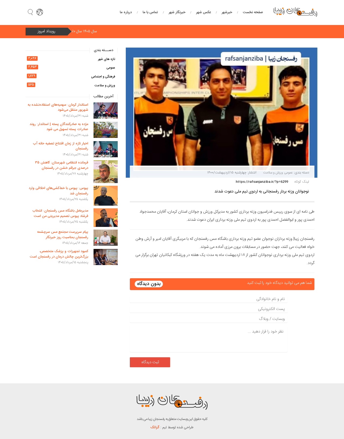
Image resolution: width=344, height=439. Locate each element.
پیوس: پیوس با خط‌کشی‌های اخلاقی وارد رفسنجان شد (58, 191)
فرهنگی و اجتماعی (103, 76)
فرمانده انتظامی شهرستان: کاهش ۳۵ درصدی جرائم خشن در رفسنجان (61, 165)
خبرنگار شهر (177, 12)
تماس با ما (150, 12)
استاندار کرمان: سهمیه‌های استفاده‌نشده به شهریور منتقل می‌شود (58, 107)
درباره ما (126, 12)
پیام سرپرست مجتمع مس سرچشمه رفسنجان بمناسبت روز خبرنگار (62, 234)
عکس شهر (203, 12)
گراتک (154, 427)
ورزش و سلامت (273, 172)
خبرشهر (227, 12)
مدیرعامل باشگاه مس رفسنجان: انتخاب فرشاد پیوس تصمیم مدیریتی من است (60, 213)
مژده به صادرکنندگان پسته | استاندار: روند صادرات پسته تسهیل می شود (59, 127)
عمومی (288, 172)
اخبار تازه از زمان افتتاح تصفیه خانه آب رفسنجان (60, 146)
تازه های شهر (106, 59)
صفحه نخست (253, 12)
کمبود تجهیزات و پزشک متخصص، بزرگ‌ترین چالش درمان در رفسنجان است (59, 254)
